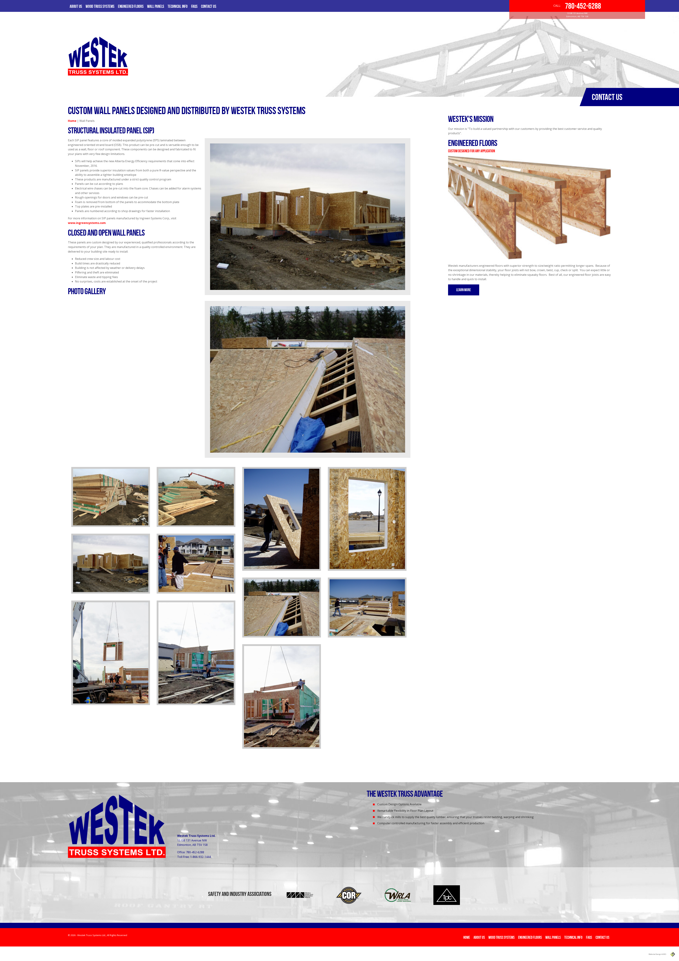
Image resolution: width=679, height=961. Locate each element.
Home (72, 121)
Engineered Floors (131, 6)
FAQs (194, 6)
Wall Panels (155, 6)
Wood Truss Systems (100, 6)
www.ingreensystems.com (87, 223)
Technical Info (178, 6)
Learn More (463, 290)
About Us (76, 6)
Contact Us (208, 6)
